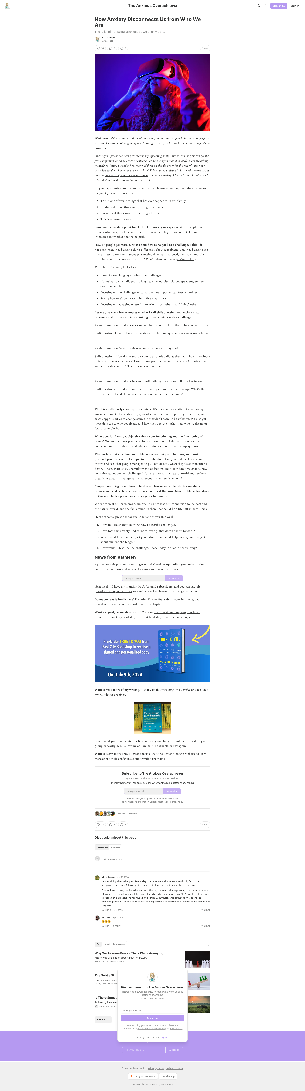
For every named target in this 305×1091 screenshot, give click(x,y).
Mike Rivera (108, 877)
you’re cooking (186, 259)
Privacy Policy (176, 1028)
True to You (177, 156)
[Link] (90, 557)
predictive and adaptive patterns (139, 446)
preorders (100, 170)
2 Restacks (132, 813)
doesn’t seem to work (179, 531)
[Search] (259, 6)
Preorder (141, 599)
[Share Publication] (266, 6)
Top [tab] (98, 944)
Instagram (180, 746)
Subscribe (279, 5)
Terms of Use (168, 1025)
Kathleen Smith (110, 38)
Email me (101, 741)
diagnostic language (139, 281)
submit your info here (178, 599)
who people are (127, 423)
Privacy (152, 1068)
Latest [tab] (106, 944)
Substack (137, 1084)
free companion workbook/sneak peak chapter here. (127, 161)
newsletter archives (112, 694)
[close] (183, 973)
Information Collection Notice (152, 1028)
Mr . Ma (106, 917)
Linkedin (147, 746)
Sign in (295, 5)
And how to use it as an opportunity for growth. (121, 957)
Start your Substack (144, 1076)
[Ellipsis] (208, 876)
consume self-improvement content (126, 175)
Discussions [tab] (119, 944)
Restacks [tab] (115, 847)
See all (101, 1019)
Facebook (161, 746)
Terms (160, 1068)
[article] (152, 959)
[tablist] (108, 847)
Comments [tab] (102, 847)
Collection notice (174, 1068)
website (190, 754)
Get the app (168, 1076)
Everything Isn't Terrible (175, 690)
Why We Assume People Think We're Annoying (129, 953)
